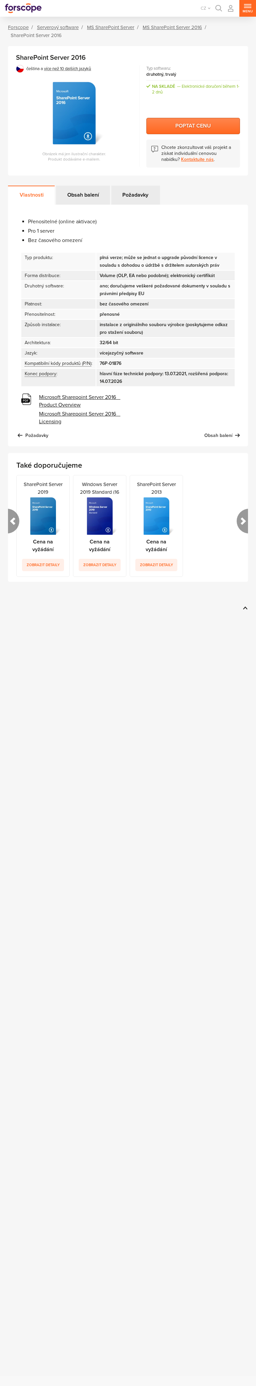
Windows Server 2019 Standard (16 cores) (99, 487)
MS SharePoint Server (110, 27)
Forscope (18, 27)
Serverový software (58, 27)
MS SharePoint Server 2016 (172, 27)
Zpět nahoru (244, 608)
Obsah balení (83, 195)
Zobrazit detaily (43, 565)
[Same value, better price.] (23, 8)
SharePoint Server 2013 (156, 487)
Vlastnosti (32, 195)
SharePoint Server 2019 (43, 487)
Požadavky (135, 195)
